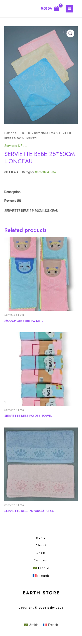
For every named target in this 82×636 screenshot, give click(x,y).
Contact (41, 560)
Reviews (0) (12, 201)
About (41, 545)
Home (8, 133)
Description (12, 192)
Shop (41, 552)
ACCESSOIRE (23, 133)
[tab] (41, 192)
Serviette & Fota (44, 133)
